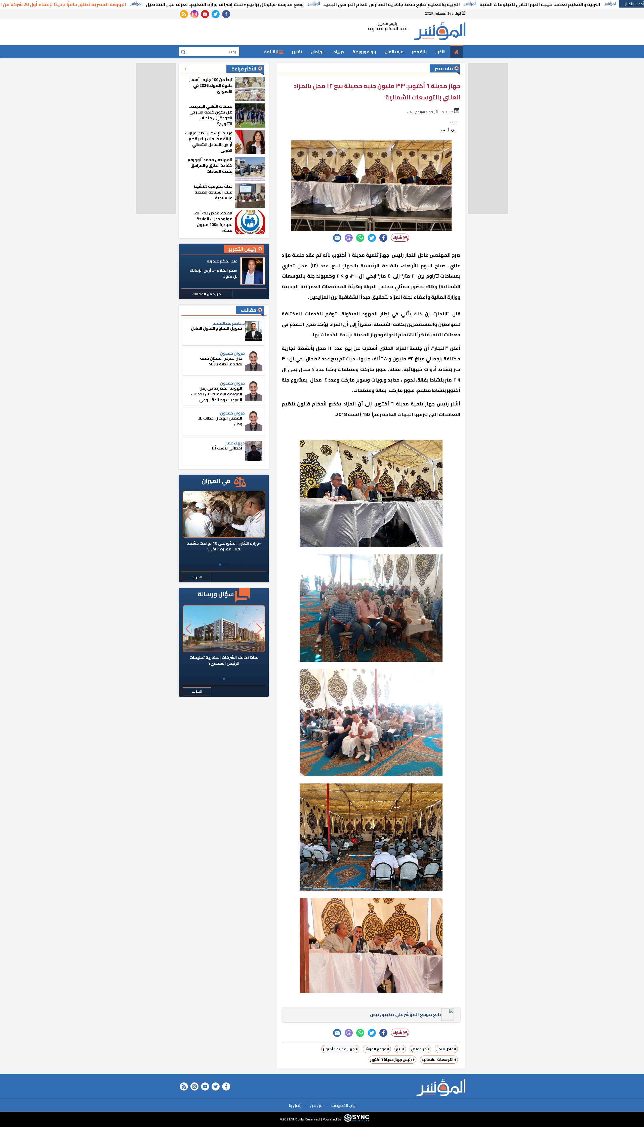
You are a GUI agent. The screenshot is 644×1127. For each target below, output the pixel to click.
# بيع (400, 1049)
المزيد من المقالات (207, 294)
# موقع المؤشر (376, 1049)
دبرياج (338, 51)
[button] (228, 565)
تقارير (297, 51)
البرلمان (318, 51)
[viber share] (349, 238)
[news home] (440, 1087)
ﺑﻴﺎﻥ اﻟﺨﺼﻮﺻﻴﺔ (343, 1105)
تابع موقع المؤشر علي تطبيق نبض (405, 1014)
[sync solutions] (356, 1119)
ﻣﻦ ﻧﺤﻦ (316, 1105)
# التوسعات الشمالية (438, 1059)
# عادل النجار (446, 1049)
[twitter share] (372, 238)
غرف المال (394, 51)
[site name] (439, 32)
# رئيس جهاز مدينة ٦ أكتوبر (392, 1059)
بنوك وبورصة (364, 51)
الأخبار (440, 51)
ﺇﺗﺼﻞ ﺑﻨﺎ (295, 1105)
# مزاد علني (420, 1049)
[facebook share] (383, 238)
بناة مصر (419, 51)
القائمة (271, 51)
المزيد (197, 577)
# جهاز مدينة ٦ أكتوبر (340, 1049)
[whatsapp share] (360, 238)
